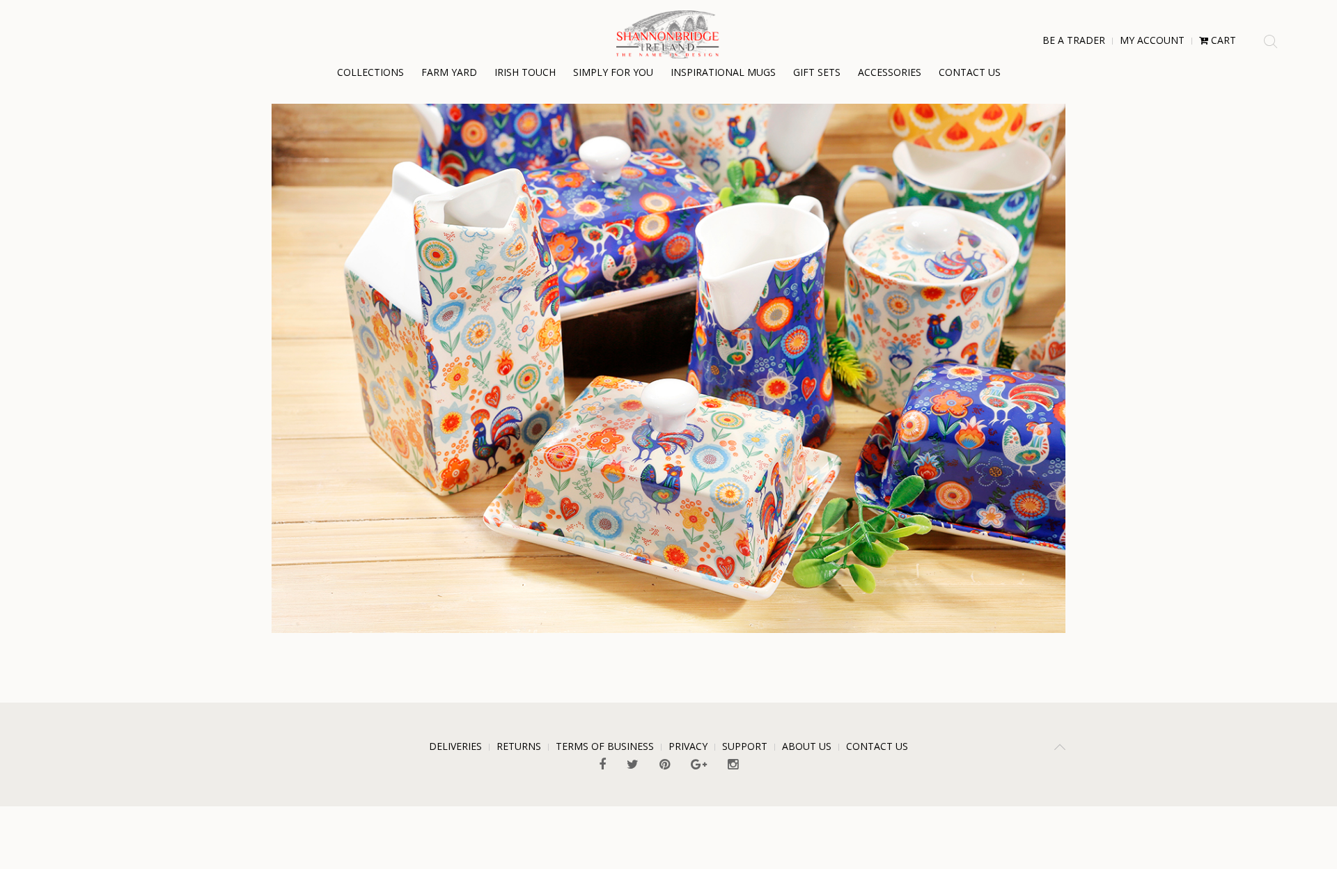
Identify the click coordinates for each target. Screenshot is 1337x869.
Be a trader (1073, 40)
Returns (519, 746)
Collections (370, 72)
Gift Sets (816, 72)
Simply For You (613, 72)
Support (744, 746)
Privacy (687, 746)
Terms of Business (605, 746)
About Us (806, 746)
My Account (1152, 40)
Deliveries (455, 746)
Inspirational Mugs (723, 72)
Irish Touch (525, 72)
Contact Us (970, 72)
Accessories (889, 72)
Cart (1222, 40)
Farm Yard (449, 72)
